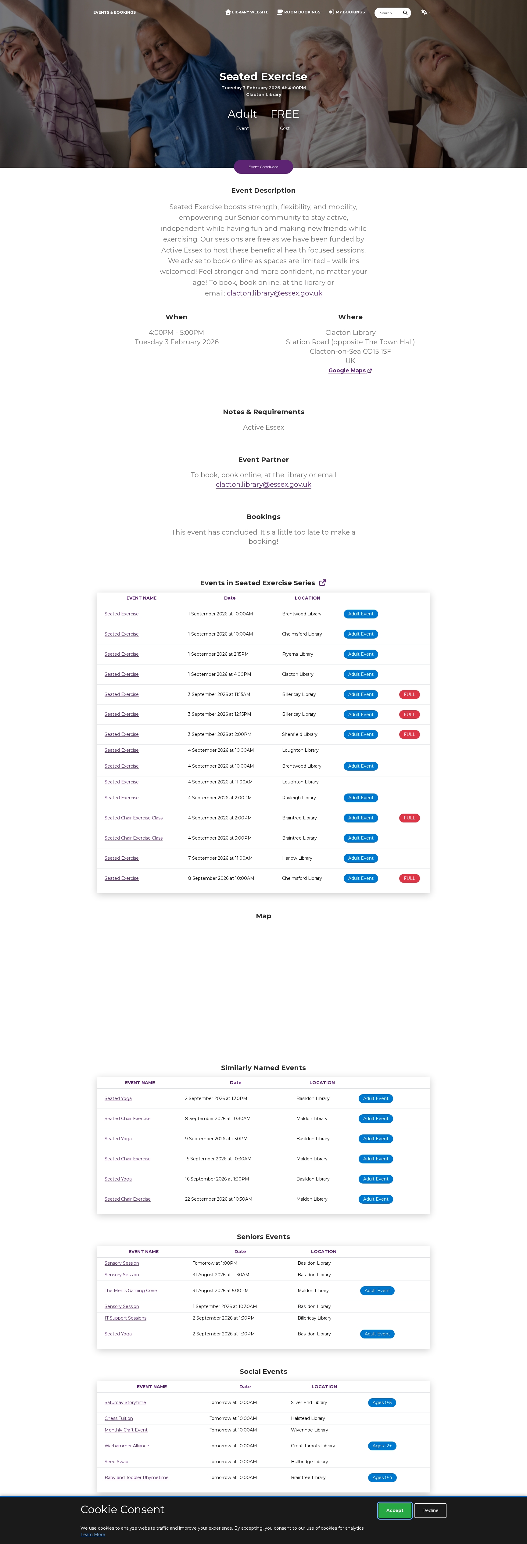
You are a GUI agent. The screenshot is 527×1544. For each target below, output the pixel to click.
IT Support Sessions (125, 1318)
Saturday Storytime (125, 1402)
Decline (430, 1510)
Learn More (93, 1534)
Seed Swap (116, 1461)
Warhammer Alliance (127, 1446)
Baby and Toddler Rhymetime (137, 1477)
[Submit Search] (405, 13)
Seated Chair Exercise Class (134, 818)
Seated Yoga (118, 1098)
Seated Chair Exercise (128, 1118)
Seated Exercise (122, 614)
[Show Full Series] (322, 583)
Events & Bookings (114, 12)
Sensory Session (122, 1263)
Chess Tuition (119, 1418)
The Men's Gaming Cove (131, 1290)
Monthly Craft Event (126, 1430)
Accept (394, 1510)
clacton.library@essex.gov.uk (274, 293)
